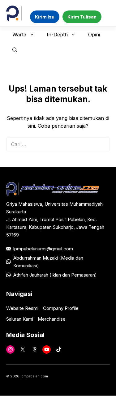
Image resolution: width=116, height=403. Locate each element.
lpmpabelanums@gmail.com (43, 249)
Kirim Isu (44, 16)
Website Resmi (22, 308)
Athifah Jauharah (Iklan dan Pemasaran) (55, 275)
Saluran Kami (19, 319)
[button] (14, 50)
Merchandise (52, 319)
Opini (94, 34)
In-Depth (57, 34)
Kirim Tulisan (82, 16)
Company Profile (61, 308)
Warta (19, 34)
